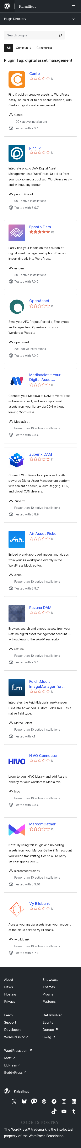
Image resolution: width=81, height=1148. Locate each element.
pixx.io (35, 147)
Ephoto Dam (40, 227)
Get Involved (53, 1015)
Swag (49, 1037)
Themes (49, 987)
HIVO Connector (43, 755)
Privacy (10, 1001)
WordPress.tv (16, 1037)
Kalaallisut (21, 1091)
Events (48, 1022)
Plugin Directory (15, 18)
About (8, 979)
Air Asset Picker (43, 533)
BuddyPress (15, 1072)
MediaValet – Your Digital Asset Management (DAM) (47, 377)
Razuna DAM (40, 607)
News (8, 987)
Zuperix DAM (40, 454)
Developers (12, 1030)
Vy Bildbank (39, 903)
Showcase (51, 979)
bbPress (12, 1065)
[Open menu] (74, 6)
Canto (34, 73)
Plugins (48, 994)
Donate (50, 1030)
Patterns (49, 1001)
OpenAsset (39, 301)
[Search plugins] (60, 35)
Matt (10, 1058)
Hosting (10, 994)
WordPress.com (18, 1050)
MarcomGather (42, 824)
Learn (8, 1015)
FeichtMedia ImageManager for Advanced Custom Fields (45, 684)
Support (10, 1022)
